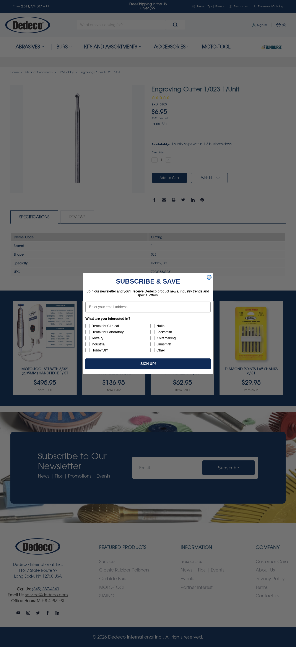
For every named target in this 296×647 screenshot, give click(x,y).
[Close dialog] (209, 277)
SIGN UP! (148, 364)
